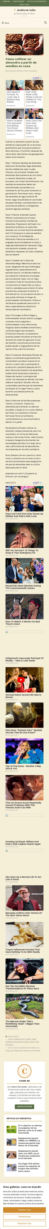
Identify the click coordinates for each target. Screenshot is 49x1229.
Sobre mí (6, 1)
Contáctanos (18, 1)
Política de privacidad (36, 1)
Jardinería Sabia (26, 9)
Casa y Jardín (13, 1036)
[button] (45, 22)
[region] (24, 1206)
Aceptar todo (24, 1210)
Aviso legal (24, 5)
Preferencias (24, 1217)
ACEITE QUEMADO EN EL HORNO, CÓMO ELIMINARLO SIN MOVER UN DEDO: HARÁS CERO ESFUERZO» (22, 1042)
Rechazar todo (24, 1223)
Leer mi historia (24, 1107)
